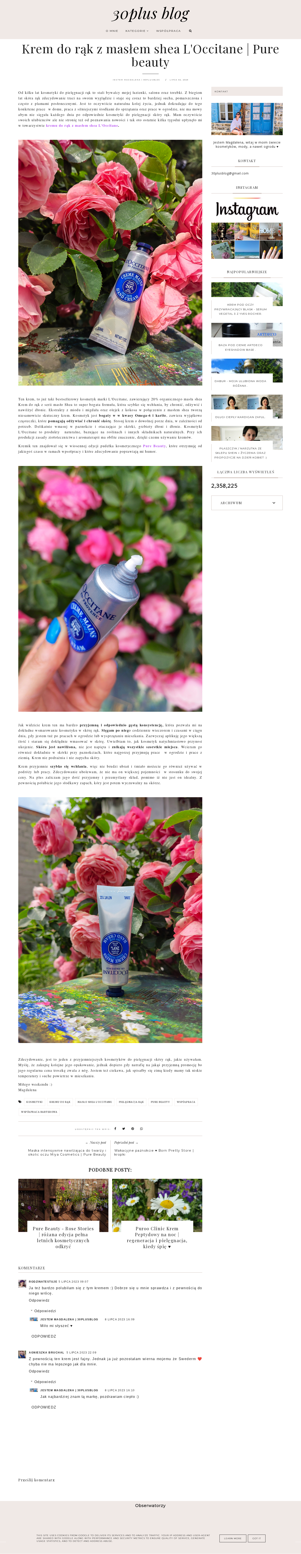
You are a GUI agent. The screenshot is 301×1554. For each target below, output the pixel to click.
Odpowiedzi (45, 1311)
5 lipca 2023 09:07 (74, 1281)
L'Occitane (108, 125)
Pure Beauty (154, 445)
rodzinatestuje (43, 1281)
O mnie (112, 30)
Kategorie (136, 30)
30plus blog (150, 12)
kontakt (221, 91)
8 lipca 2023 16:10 (120, 1390)
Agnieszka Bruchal (47, 1352)
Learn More (233, 1538)
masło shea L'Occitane (95, 1102)
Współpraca (168, 30)
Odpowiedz (39, 1300)
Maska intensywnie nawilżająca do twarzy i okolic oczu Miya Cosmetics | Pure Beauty (67, 1153)
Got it (257, 1538)
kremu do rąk (60, 1102)
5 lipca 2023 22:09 (82, 1352)
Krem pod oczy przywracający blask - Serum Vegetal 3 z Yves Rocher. (240, 309)
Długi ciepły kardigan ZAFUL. (240, 417)
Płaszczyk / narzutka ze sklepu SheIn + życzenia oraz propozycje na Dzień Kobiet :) (240, 453)
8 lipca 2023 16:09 (120, 1319)
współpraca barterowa (39, 1112)
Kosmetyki (34, 1102)
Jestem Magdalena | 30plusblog (69, 1319)
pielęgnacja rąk (131, 1102)
